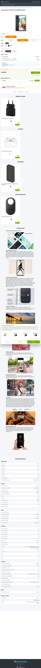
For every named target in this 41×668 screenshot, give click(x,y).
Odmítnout (7, 341)
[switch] (15, 335)
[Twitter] (20, 664)
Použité (9, 7)
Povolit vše (34, 341)
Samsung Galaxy (13, 7)
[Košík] (37, 1)
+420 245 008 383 (21, 667)
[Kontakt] (33, 1)
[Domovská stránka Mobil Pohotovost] (20, 662)
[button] (20, 4)
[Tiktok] (23, 664)
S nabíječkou (14, 51)
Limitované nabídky (5, 7)
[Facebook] (18, 664)
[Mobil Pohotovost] (5, 1)
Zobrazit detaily (35, 338)
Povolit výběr (20, 341)
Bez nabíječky (8, 51)
